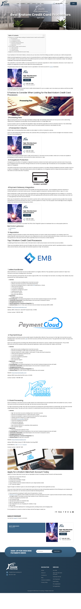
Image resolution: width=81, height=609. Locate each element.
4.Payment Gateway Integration (17, 42)
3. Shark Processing (14, 50)
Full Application (56, 586)
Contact (34, 3)
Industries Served (57, 576)
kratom (51, 66)
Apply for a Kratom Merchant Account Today (19, 51)
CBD (26, 338)
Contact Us (43, 575)
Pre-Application (56, 584)
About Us (43, 572)
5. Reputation (13, 45)
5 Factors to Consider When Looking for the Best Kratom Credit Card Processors (26, 37)
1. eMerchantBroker (14, 47)
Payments (23, 3)
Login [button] (66, 3)
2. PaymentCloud (14, 49)
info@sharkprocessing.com (15, 572)
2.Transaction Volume (15, 40)
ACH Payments (56, 579)
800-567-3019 (59, 3)
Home (18, 3)
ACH (34, 285)
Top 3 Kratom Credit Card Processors (17, 46)
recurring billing (20, 419)
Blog (39, 3)
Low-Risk (55, 570)
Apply (42, 3)
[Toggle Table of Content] (43, 36)
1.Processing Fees (14, 38)
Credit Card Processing (40, 11)
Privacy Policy (44, 582)
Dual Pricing (55, 581)
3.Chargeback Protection (16, 41)
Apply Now (63, 534)
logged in (15, 518)
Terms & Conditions (45, 580)
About (28, 3)
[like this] (56, 512)
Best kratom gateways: (16, 43)
